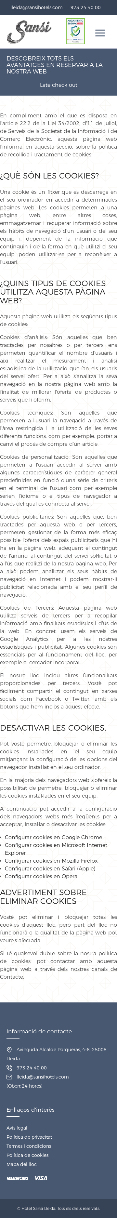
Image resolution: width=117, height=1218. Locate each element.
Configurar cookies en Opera (41, 876)
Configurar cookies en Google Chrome (53, 837)
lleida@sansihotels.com (36, 7)
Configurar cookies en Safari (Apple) (50, 869)
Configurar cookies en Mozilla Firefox (51, 861)
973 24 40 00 (86, 7)
